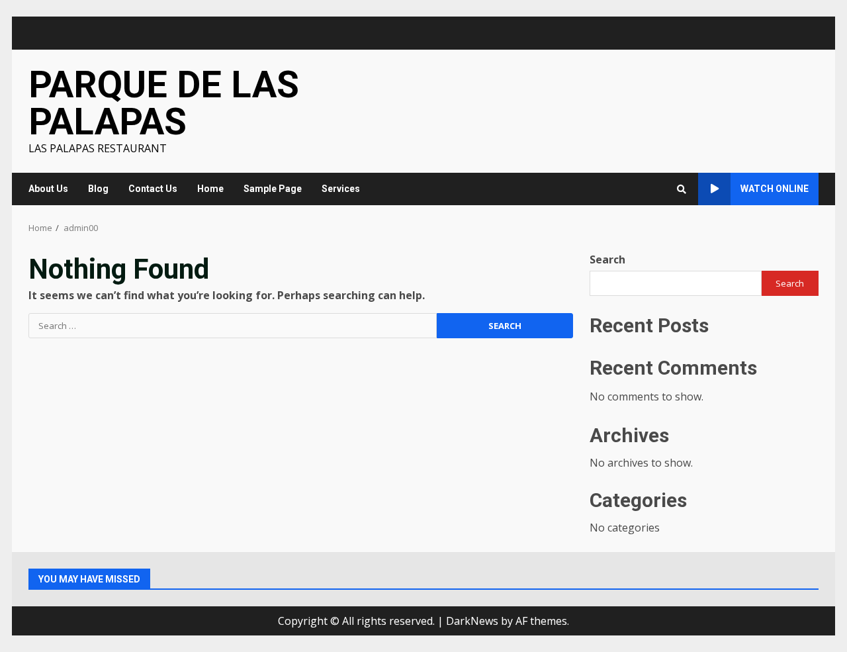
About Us (48, 188)
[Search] (681, 189)
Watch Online (774, 188)
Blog (98, 188)
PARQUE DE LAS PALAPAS (163, 103)
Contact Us (152, 188)
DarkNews (472, 621)
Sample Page (273, 188)
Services (341, 188)
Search (607, 259)
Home (210, 188)
